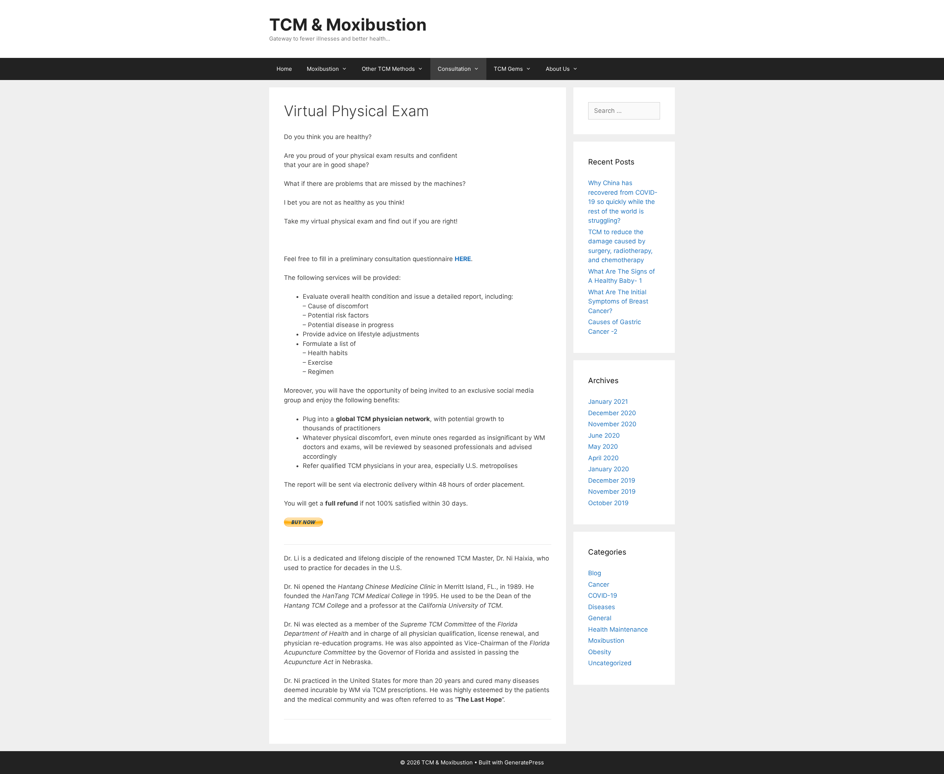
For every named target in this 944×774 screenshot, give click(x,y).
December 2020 (612, 413)
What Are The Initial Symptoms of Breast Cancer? (618, 301)
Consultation (454, 68)
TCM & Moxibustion (348, 24)
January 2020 (608, 469)
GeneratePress (524, 762)
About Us (558, 68)
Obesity (599, 652)
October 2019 (608, 503)
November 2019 (612, 491)
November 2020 (612, 424)
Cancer (598, 584)
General (599, 618)
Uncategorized (610, 663)
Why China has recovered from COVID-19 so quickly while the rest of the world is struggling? (622, 201)
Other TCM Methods (388, 68)
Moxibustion (323, 68)
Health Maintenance (618, 629)
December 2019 (611, 480)
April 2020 (603, 458)
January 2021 (608, 401)
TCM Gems (508, 68)
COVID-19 (602, 595)
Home (284, 68)
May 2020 (603, 446)
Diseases (601, 607)
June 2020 (604, 435)
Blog (594, 573)
